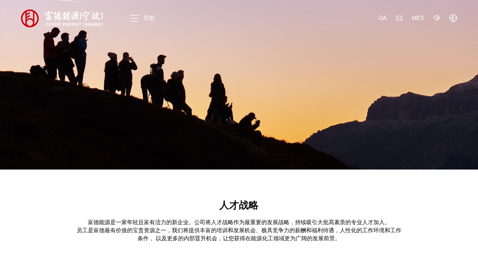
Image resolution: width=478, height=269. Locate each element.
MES (418, 18)
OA (383, 18)
